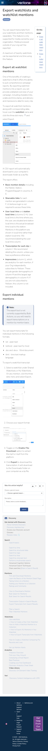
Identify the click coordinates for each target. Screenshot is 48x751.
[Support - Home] (24, 2)
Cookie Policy (21, 743)
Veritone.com (28, 703)
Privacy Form (16, 746)
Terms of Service (18, 741)
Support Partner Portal (19, 731)
